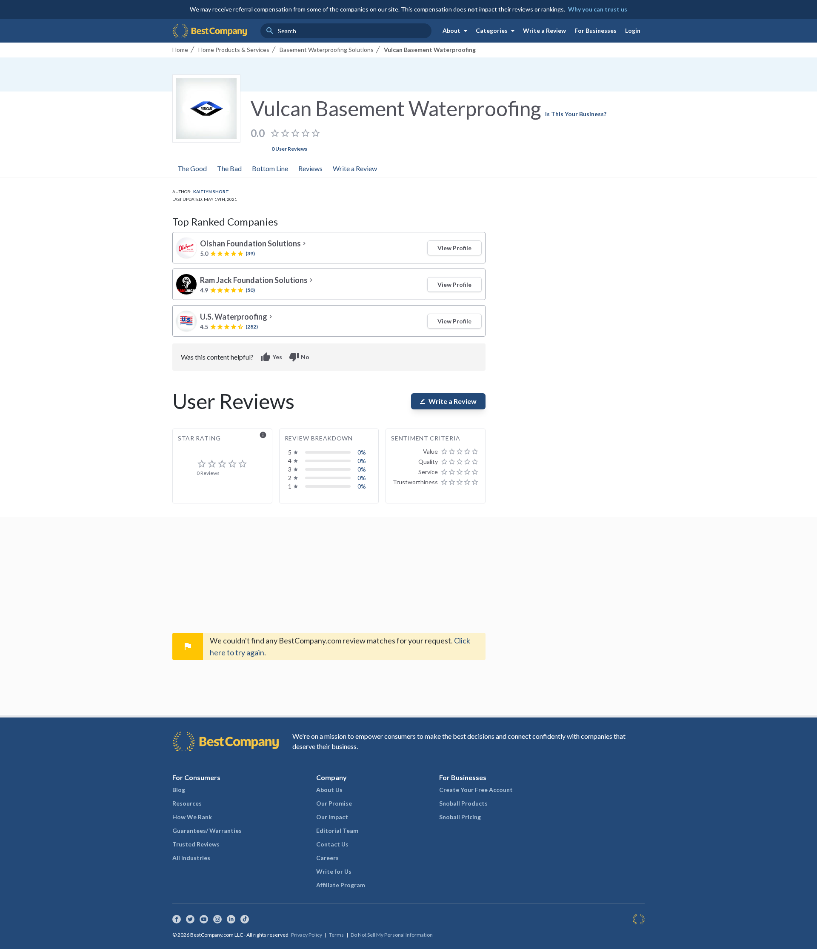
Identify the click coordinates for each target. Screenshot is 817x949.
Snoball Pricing (460, 816)
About (457, 31)
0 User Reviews (289, 149)
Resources (187, 803)
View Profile (454, 248)
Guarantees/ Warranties (207, 830)
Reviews (310, 168)
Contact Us (332, 844)
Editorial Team (337, 830)
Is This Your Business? (575, 113)
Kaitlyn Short (211, 191)
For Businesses (595, 30)
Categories (497, 31)
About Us (329, 789)
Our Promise (334, 803)
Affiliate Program (340, 885)
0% (361, 452)
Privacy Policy (306, 935)
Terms (336, 935)
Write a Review (544, 30)
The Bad (229, 168)
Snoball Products (463, 803)
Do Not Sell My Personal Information (392, 935)
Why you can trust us (597, 9)
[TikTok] (244, 919)
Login (632, 30)
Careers (327, 857)
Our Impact (332, 816)
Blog (178, 789)
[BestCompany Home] (209, 30)
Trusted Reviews (196, 844)
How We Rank (192, 816)
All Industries (191, 857)
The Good (192, 168)
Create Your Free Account (476, 789)
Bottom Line (270, 168)
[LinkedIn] (231, 919)
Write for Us (333, 871)
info (263, 435)
